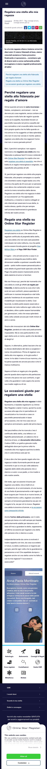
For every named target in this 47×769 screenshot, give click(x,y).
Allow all (23, 756)
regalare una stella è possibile (20, 161)
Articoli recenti (34, 573)
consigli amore (33, 21)
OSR (8, 688)
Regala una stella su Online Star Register (22, 81)
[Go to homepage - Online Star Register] (23, 4)
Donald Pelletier (11, 41)
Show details (33, 747)
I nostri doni (11, 694)
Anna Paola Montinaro (22, 581)
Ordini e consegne (14, 707)
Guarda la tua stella (14, 701)
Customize (22, 763)
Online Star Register (16, 158)
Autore (13, 573)
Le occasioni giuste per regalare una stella (23, 84)
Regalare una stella (12, 230)
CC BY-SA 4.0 (21, 41)
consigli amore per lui (21, 22)
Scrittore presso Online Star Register (22, 584)
